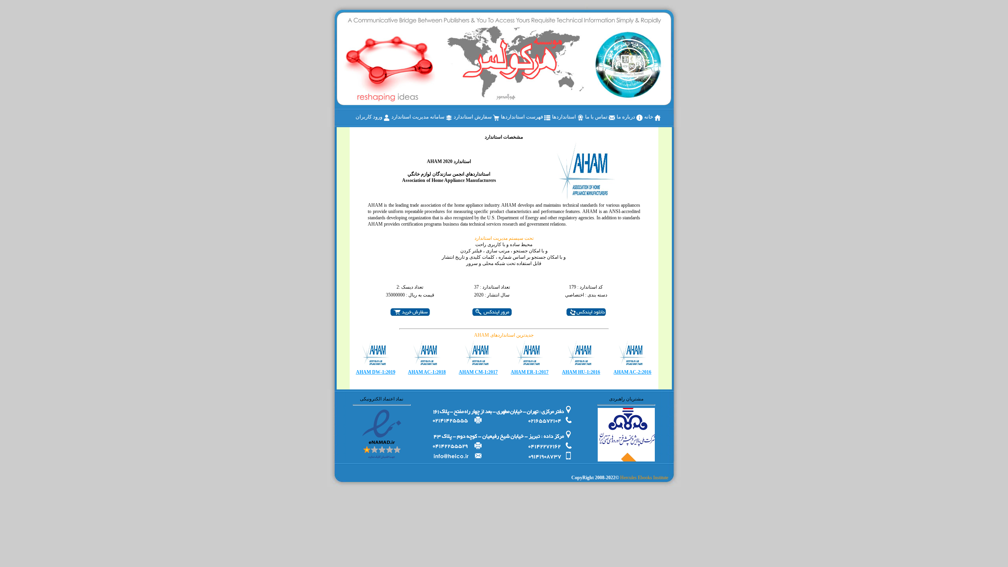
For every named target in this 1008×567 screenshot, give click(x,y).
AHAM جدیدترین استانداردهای (504, 335)
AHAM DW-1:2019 (375, 372)
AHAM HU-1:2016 (581, 372)
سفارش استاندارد (473, 117)
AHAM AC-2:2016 (632, 372)
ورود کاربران (370, 117)
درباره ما (626, 117)
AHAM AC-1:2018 (427, 372)
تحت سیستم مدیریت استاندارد (504, 238)
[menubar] (508, 117)
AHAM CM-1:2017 (478, 372)
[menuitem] (652, 117)
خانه (649, 117)
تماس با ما (597, 117)
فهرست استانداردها (522, 117)
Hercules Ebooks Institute (644, 477)
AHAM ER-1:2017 (529, 372)
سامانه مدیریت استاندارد (418, 117)
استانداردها (564, 117)
